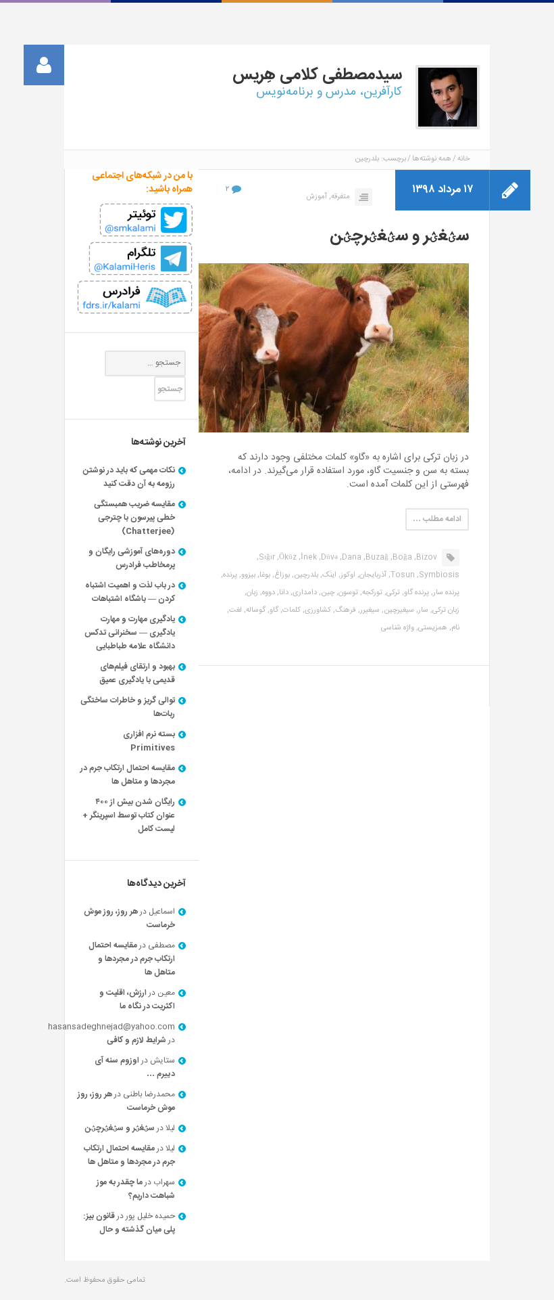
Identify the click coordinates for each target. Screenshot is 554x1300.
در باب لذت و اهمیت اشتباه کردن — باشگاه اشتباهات (130, 592)
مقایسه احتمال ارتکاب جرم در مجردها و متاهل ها (127, 774)
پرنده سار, (445, 593)
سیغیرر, (369, 610)
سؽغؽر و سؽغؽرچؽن (399, 236)
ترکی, (392, 593)
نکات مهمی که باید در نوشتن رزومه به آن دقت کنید (129, 477)
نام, (454, 628)
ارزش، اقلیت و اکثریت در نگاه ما (137, 999)
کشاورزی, (317, 610)
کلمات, (290, 610)
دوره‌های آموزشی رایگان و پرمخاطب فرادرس (132, 558)
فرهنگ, (344, 610)
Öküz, (287, 558)
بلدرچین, (305, 575)
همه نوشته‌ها (431, 159)
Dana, (350, 558)
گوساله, (255, 610)
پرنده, (229, 575)
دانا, (282, 593)
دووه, (267, 593)
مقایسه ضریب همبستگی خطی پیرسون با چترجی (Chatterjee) (134, 517)
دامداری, (304, 593)
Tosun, (401, 575)
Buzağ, (375, 558)
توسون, (347, 593)
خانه (463, 159)
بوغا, (263, 575)
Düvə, (328, 558)
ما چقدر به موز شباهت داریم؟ (136, 1189)
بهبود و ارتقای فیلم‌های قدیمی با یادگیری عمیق (137, 673)
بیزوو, (247, 575)
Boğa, (401, 558)
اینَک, (328, 575)
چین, (326, 593)
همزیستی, (431, 628)
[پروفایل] (44, 65)
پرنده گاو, (415, 593)
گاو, (273, 610)
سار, (422, 610)
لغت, (234, 610)
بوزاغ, (281, 575)
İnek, (308, 558)
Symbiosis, (438, 575)
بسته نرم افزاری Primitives (149, 741)
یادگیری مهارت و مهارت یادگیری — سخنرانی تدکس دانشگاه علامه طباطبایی (129, 632)
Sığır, (266, 558)
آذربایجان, (371, 575)
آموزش (316, 197)
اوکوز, (346, 575)
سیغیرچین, (398, 610)
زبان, (251, 593)
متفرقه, (339, 197)
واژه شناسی (397, 628)
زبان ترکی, (444, 610)
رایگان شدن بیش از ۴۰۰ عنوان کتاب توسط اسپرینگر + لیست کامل (128, 815)
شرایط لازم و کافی (136, 1040)
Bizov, (425, 558)
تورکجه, (371, 593)
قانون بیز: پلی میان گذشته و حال (129, 1222)
